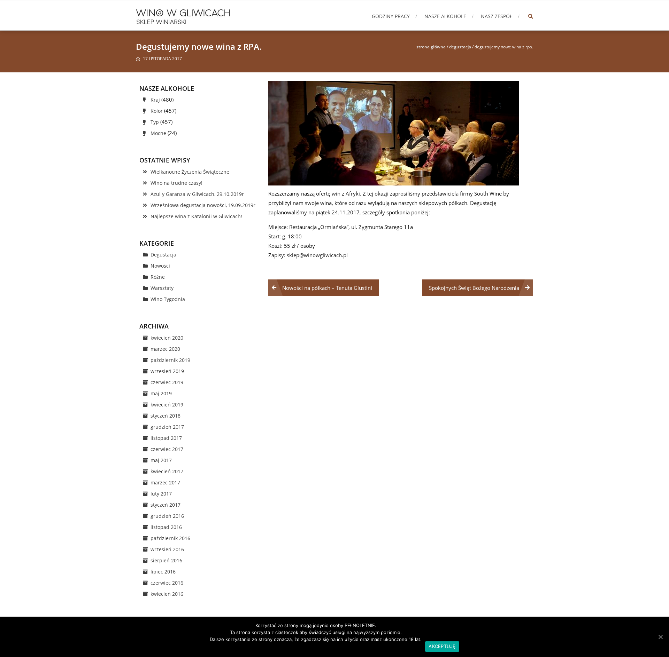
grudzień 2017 (167, 427)
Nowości (160, 265)
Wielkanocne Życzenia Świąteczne (190, 171)
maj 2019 (161, 393)
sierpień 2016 (166, 560)
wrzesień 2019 (167, 371)
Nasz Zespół (496, 16)
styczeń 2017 (165, 504)
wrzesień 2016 (167, 549)
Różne (158, 277)
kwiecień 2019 (167, 404)
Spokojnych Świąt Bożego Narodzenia (474, 287)
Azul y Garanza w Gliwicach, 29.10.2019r (197, 194)
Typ (155, 122)
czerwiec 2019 (167, 382)
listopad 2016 (166, 527)
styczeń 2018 (165, 415)
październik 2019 (170, 360)
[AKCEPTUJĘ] (660, 636)
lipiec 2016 (163, 571)
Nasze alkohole (445, 16)
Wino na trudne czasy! (176, 183)
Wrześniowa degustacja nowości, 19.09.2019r (203, 205)
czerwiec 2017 (167, 449)
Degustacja (460, 47)
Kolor (157, 111)
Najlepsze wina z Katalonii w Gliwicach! (196, 216)
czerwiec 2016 (167, 582)
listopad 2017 (166, 438)
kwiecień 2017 (167, 471)
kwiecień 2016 (167, 594)
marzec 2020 (165, 349)
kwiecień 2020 (167, 337)
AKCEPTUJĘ (442, 646)
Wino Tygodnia (168, 299)
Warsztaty (162, 288)
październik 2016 (170, 538)
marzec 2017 (165, 482)
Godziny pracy (391, 16)
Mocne (158, 133)
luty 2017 (161, 493)
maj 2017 (161, 460)
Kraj (155, 99)
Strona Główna (431, 47)
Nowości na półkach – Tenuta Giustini (327, 287)
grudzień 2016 (167, 516)
